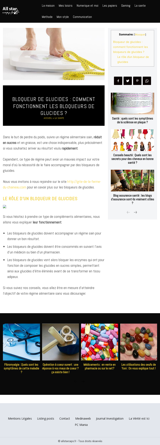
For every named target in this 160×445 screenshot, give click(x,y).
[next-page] (135, 212)
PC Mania (81, 425)
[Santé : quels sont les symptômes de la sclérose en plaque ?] (132, 103)
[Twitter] (128, 81)
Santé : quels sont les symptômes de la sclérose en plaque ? (132, 120)
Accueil (48, 118)
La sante (59, 118)
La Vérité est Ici (139, 418)
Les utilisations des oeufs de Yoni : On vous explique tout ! (138, 366)
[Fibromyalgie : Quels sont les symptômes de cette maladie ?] (21, 342)
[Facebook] (118, 81)
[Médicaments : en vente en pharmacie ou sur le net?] (99, 342)
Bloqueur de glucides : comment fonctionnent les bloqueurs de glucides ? (130, 47)
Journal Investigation (110, 418)
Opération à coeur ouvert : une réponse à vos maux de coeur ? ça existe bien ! (60, 368)
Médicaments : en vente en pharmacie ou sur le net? (100, 366)
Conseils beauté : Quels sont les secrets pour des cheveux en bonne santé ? (132, 159)
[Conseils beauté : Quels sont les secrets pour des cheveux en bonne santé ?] (132, 140)
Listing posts (45, 418)
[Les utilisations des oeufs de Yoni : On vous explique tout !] (138, 342)
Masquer (140, 34)
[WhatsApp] (147, 81)
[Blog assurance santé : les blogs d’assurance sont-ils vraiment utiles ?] (132, 180)
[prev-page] (128, 212)
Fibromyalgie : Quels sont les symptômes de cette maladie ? (21, 368)
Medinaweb (83, 418)
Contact (64, 418)
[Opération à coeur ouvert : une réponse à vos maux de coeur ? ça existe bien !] (60, 342)
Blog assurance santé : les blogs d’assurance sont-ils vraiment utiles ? (132, 199)
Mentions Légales (20, 418)
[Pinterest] (137, 81)
